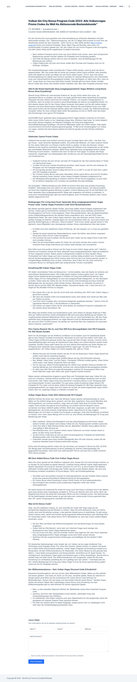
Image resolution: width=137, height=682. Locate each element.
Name (33, 629)
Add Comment (36, 636)
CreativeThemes (45, 678)
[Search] (129, 6)
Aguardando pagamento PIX (36, 6)
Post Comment (36, 661)
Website (88, 629)
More (121, 6)
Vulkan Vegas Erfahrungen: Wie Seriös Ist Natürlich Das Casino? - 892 (62, 32)
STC (8, 7)
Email (60, 629)
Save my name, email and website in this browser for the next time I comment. (57, 656)
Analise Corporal (55, 6)
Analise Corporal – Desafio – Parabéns (79, 6)
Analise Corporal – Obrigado (106, 6)
